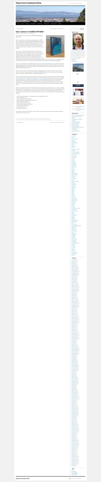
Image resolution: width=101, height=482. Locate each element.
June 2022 (74, 326)
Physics (73, 204)
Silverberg (74, 228)
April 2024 (74, 297)
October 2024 (74, 289)
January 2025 (74, 285)
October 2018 (74, 381)
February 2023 (74, 315)
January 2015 (74, 441)
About (22, 23)
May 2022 (74, 327)
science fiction (74, 224)
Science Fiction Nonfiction (76, 225)
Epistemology (74, 164)
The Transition (74, 129)
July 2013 (73, 465)
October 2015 (74, 429)
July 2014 (73, 449)
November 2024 (75, 287)
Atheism (73, 141)
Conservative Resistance (76, 153)
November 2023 (75, 303)
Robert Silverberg (75, 220)
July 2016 (73, 417)
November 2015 (75, 428)
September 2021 (75, 338)
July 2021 (73, 341)
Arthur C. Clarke (75, 138)
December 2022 (75, 318)
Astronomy (74, 140)
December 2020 (75, 349)
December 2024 (75, 286)
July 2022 (73, 325)
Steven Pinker (74, 238)
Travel (73, 248)
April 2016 (74, 421)
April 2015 (74, 437)
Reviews (73, 218)
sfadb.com (77, 54)
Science (38, 118)
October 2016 (74, 413)
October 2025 (74, 273)
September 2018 (75, 382)
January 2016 (74, 425)
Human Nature (74, 173)
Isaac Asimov (33, 118)
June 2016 (74, 418)
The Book (73, 244)
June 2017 (74, 402)
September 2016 (75, 414)
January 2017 (74, 409)
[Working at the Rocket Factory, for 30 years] (78, 82)
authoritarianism (75, 142)
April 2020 (74, 360)
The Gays (73, 245)
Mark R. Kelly (33, 33)
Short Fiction (74, 226)
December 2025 (75, 270)
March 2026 (74, 266)
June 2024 (74, 294)
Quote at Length (75, 210)
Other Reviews (54, 23)
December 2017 (75, 394)
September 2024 (75, 290)
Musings (27, 23)
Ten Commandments (75, 242)
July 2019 (73, 372)
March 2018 (74, 390)
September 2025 (75, 274)
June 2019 (74, 373)
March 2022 (74, 330)
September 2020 (75, 353)
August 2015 (74, 432)
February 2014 (74, 456)
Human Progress (75, 174)
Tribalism (73, 249)
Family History (74, 166)
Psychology (74, 209)
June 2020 (74, 357)
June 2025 (74, 278)
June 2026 (74, 262)
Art (72, 137)
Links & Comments (75, 181)
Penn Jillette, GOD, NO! (76, 123)
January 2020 (74, 364)
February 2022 (74, 331)
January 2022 (74, 333)
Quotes (60, 23)
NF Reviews (33, 23)
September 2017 (75, 398)
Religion (73, 217)
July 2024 (73, 293)
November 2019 (75, 366)
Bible (73, 145)
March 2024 (74, 298)
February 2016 (74, 424)
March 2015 (74, 438)
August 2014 (74, 448)
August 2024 (74, 291)
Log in (73, 470)
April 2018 (74, 389)
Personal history (75, 200)
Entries (74, 471)
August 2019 (74, 370)
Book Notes (28, 118)
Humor (73, 177)
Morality (73, 190)
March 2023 (74, 314)
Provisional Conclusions (76, 208)
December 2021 (75, 334)
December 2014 (75, 442)
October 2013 (74, 461)
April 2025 (74, 281)
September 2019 (75, 369)
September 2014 (75, 446)
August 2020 (74, 354)
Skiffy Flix (74, 229)
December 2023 (75, 302)
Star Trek (73, 236)
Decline (73, 160)
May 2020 (74, 358)
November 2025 (75, 271)
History (73, 172)
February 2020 (74, 362)
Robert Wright (74, 221)
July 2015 (73, 433)
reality (73, 216)
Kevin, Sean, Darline (75, 125)
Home (18, 23)
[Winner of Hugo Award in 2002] (78, 74)
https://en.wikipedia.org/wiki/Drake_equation (46, 63)
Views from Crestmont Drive (28, 2)
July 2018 (73, 385)
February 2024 (74, 299)
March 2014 (74, 454)
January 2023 (74, 317)
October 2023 (74, 305)
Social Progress (74, 230)
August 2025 (74, 275)
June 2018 (74, 386)
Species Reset (74, 233)
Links (73, 180)
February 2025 (74, 283)
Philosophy (74, 202)
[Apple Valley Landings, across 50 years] (78, 103)
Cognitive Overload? (75, 121)
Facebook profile (74, 61)
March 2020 (74, 361)
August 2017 (74, 400)
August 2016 (74, 416)
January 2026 (74, 269)
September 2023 (75, 306)
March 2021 (74, 345)
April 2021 (74, 344)
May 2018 (74, 388)
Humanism (74, 176)
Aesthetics (73, 136)
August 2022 (74, 323)
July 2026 (73, 261)
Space (73, 232)
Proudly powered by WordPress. (75, 478)
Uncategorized (74, 252)
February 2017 (74, 408)
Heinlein (73, 170)
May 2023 (74, 311)
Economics (74, 161)
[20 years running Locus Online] (78, 95)
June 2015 (74, 434)
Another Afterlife (19, 28)
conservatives (74, 154)
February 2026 (74, 267)
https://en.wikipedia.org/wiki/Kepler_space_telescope (33, 79)
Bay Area (73, 144)
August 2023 (74, 307)
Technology (74, 241)
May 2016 (74, 420)
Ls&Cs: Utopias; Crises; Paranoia (57, 28)
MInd (73, 189)
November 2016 (75, 412)
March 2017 (74, 406)
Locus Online (76, 51)
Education (74, 162)
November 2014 (75, 444)
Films (73, 168)
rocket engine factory (76, 58)
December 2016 (75, 410)
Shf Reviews (46, 23)
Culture (73, 158)
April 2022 (74, 329)
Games (73, 169)
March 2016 (74, 422)
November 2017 (75, 396)
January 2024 (74, 301)
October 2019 (74, 368)
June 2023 (74, 310)
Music (73, 193)
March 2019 (74, 377)
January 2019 (74, 380)
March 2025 (74, 282)
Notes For (73, 197)
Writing (73, 254)
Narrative (73, 196)
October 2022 (74, 321)
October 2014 (74, 445)
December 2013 (75, 458)
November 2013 (75, 460)
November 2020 (75, 350)
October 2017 (74, 397)
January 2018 (74, 393)
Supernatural (74, 240)
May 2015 (74, 436)
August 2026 (74, 259)
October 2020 (74, 352)
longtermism (74, 184)
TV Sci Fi (73, 250)
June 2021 (74, 342)
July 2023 (73, 309)
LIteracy (73, 182)
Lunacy (73, 185)
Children (73, 150)
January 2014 (74, 457)
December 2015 (75, 426)
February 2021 (74, 346)
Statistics (73, 237)
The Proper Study (75, 124)
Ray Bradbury (74, 214)
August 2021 (74, 340)
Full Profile (73, 59)
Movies (73, 192)
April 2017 (74, 405)
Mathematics (74, 186)
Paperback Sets (74, 198)
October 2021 (74, 337)
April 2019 (74, 376)
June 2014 (74, 450)
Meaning (73, 188)
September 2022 (75, 322)
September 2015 (75, 430)
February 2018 (74, 392)
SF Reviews (39, 23)
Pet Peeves (74, 201)
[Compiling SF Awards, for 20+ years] (78, 86)
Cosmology (74, 157)
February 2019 (74, 378)
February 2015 (74, 440)
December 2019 (75, 365)
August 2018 (74, 384)
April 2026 (74, 265)
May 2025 (74, 279)
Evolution (73, 165)
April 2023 (74, 313)
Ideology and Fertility (76, 131)
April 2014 (74, 453)
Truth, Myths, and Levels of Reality (78, 115)
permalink (48, 118)
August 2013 (74, 464)
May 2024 (74, 295)
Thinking (73, 246)
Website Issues (74, 253)
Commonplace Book (75, 152)
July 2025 (73, 277)
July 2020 (73, 356)
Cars (73, 148)
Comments (74, 473)
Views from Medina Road (80, 106)
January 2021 (74, 348)
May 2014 (74, 452)
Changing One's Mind (76, 149)
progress (73, 206)
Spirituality (74, 234)
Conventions (74, 156)
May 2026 (74, 263)
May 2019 (74, 374)
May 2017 (74, 404)
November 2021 (75, 336)
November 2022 (75, 319)
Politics (73, 205)
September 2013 (75, 463)
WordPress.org (74, 474)
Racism (73, 213)
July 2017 (73, 401)
